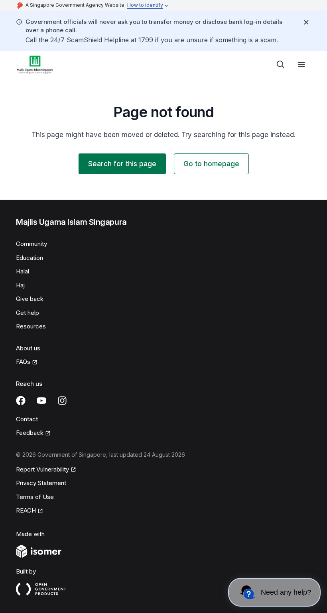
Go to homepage (211, 164)
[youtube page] (41, 400)
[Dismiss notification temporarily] (306, 22)
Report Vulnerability (42, 469)
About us (28, 348)
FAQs (23, 361)
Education (29, 257)
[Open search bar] (280, 64)
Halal (22, 271)
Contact (27, 419)
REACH (26, 510)
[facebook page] (21, 400)
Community (31, 244)
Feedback (29, 432)
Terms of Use (35, 497)
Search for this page (122, 164)
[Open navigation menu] (301, 64)
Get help (27, 312)
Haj (20, 285)
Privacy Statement (41, 483)
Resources (31, 326)
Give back (29, 299)
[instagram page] (62, 400)
